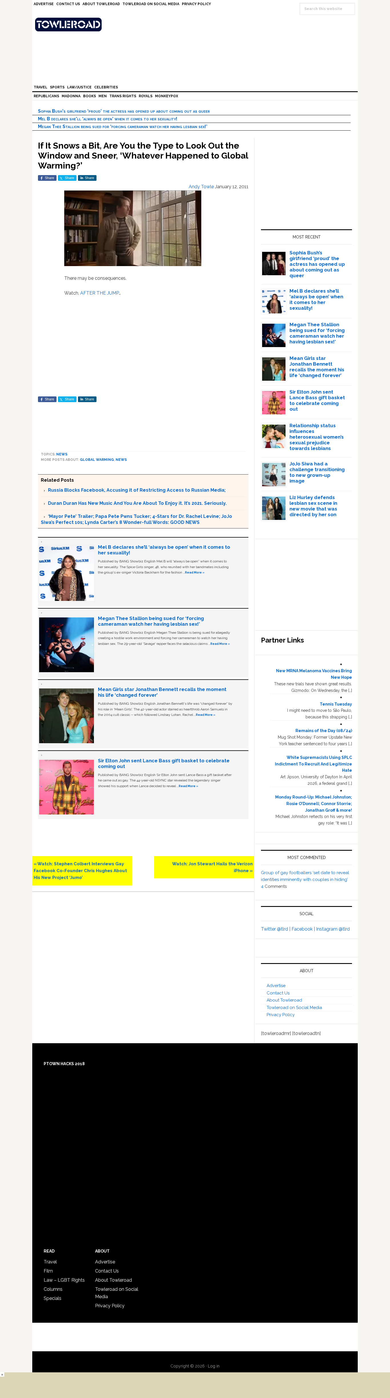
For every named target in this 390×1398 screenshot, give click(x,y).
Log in (214, 1366)
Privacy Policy (281, 1014)
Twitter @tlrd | (276, 929)
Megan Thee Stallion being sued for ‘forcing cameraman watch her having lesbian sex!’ (122, 126)
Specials (52, 1298)
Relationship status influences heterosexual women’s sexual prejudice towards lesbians (317, 437)
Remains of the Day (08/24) (323, 730)
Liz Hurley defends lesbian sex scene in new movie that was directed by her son (313, 506)
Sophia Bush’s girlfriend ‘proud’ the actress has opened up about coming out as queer (124, 111)
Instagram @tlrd (333, 929)
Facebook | (304, 929)
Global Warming (97, 460)
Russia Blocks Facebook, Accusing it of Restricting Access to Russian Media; (137, 490)
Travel (50, 1262)
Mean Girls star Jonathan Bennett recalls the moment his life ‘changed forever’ (317, 366)
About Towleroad (284, 1000)
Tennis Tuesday (336, 704)
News (61, 454)
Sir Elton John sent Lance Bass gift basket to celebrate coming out (317, 400)
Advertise (276, 985)
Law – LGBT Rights (64, 1280)
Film (48, 1271)
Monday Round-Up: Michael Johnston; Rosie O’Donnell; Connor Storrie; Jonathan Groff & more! (313, 804)
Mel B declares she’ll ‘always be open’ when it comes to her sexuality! (107, 118)
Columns (53, 1289)
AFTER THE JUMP (99, 293)
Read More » (194, 572)
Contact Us (278, 993)
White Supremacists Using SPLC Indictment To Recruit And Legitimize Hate (313, 764)
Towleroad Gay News (196, 24)
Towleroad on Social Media (294, 1007)
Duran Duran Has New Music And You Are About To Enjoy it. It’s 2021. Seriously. (137, 503)
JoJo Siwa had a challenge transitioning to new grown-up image (317, 472)
